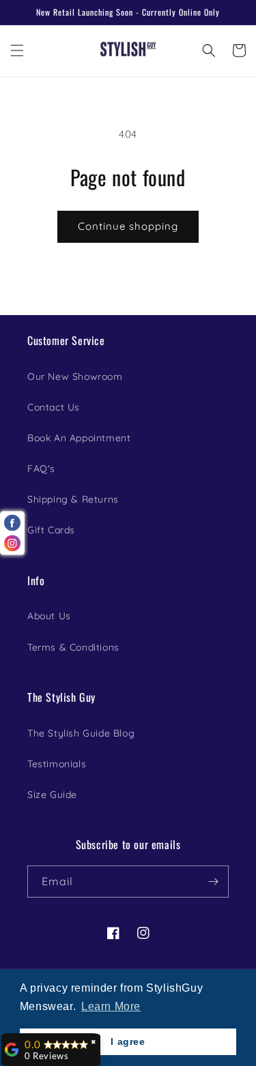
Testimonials (56, 764)
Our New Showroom (75, 376)
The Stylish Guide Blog (80, 733)
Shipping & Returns (73, 499)
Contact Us (53, 407)
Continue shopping (128, 226)
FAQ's (41, 468)
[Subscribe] (213, 881)
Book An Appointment (78, 438)
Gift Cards (51, 530)
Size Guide (52, 794)
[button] (17, 50)
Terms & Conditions (73, 647)
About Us (49, 616)
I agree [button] (128, 1041)
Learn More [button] (111, 1006)
